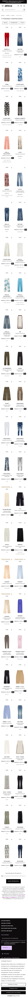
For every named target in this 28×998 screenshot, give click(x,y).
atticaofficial (7, 957)
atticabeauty (15, 957)
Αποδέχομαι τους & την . (14, 943)
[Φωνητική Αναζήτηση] (24, 9)
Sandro (7, 897)
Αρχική (2, 15)
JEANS (5, 22)
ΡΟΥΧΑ (12, 15)
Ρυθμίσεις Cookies (12, 984)
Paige (20, 895)
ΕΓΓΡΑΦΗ (5, 947)
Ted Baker (13, 897)
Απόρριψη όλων (13, 988)
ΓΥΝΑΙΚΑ (8, 15)
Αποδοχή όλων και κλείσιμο (13, 992)
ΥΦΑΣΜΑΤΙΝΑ (13, 22)
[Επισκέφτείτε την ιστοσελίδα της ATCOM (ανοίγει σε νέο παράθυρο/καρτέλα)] (13, 995)
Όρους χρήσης (15, 942)
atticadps (6, 953)
